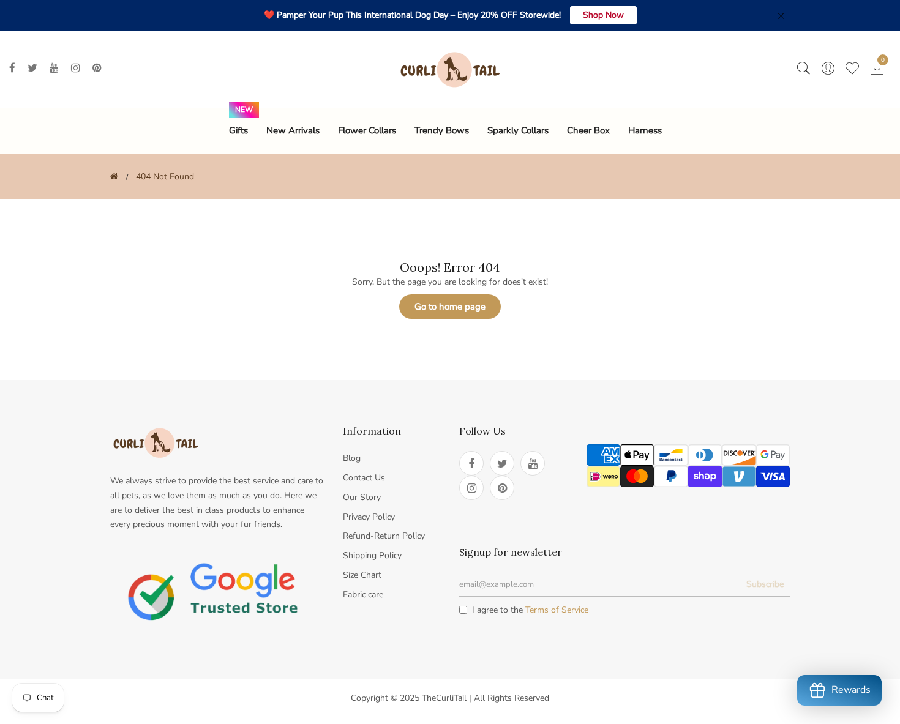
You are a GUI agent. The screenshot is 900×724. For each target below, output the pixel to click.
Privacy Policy (369, 517)
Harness (645, 130)
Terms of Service (556, 610)
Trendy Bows (441, 130)
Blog (352, 458)
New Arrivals (293, 130)
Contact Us (364, 477)
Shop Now (603, 15)
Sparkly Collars (518, 130)
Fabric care (363, 594)
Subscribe (765, 584)
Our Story (362, 497)
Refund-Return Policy (384, 536)
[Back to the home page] (114, 176)
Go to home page (450, 306)
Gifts (238, 130)
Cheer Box (588, 130)
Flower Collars (367, 130)
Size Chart (362, 575)
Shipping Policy (372, 555)
